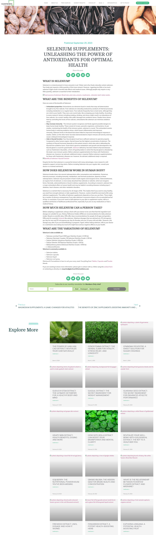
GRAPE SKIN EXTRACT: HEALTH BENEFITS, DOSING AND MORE (65, 437)
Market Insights (95, 289)
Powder (109, 261)
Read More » (56, 353)
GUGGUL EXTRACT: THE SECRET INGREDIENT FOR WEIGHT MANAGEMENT (99, 393)
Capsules (101, 261)
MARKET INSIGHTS (79, 3)
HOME (46, 3)
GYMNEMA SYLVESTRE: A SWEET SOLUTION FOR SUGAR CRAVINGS (134, 348)
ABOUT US (54, 3)
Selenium (76, 147)
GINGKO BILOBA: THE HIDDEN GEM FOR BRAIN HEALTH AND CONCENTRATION (101, 482)
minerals (61, 218)
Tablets (94, 261)
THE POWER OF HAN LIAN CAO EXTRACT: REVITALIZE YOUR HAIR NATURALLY (65, 348)
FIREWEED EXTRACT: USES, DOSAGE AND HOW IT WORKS (65, 526)
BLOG (100, 3)
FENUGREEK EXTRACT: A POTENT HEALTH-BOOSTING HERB (101, 526)
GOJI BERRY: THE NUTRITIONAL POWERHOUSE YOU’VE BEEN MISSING (66, 482)
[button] (68, 75)
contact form (108, 267)
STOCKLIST (92, 3)
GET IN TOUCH (124, 3)
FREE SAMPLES (65, 3)
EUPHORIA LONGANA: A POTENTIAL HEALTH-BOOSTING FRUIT (134, 526)
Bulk (76, 289)
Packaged (84, 289)
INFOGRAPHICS (112, 3)
